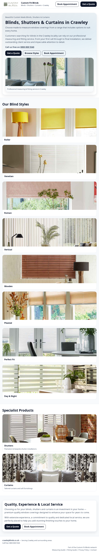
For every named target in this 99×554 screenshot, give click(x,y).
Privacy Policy (84, 550)
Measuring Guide (58, 550)
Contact (94, 550)
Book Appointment (67, 4)
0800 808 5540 (27, 47)
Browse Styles (32, 53)
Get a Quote (88, 4)
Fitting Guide (72, 550)
